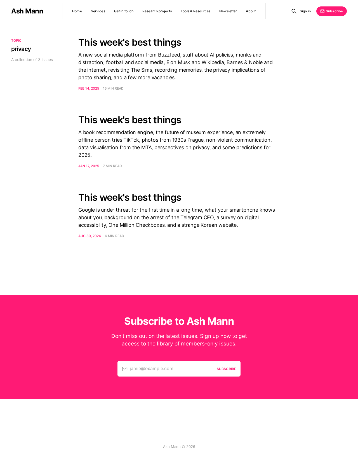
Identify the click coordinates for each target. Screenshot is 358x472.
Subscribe (334, 11)
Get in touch (123, 11)
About (251, 11)
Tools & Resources (195, 11)
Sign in (305, 11)
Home (77, 11)
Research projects (157, 11)
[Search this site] (294, 11)
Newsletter (228, 11)
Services (98, 11)
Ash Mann (27, 11)
